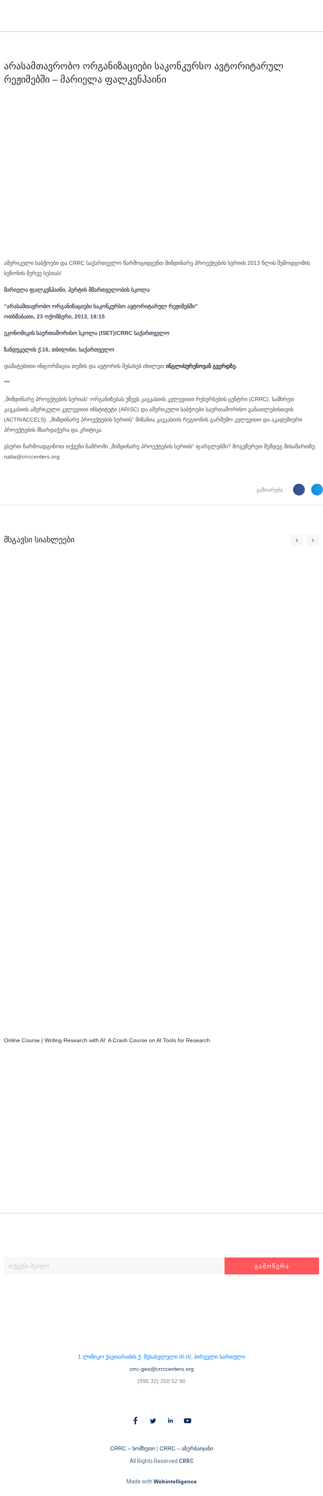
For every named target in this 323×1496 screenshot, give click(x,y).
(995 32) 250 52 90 (161, 1381)
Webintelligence (175, 1481)
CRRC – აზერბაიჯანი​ (186, 1448)
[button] (302, 15)
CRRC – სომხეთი (132, 1448)
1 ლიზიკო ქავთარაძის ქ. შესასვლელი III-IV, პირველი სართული (161, 1357)
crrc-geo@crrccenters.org (162, 1369)
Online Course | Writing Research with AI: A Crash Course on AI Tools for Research (107, 1040)
